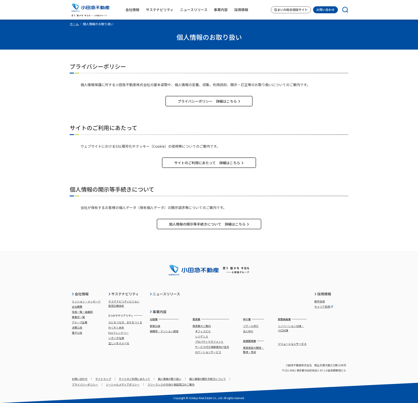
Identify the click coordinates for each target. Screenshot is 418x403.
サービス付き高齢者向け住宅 (212, 347)
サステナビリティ (125, 293)
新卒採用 (319, 301)
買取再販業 (284, 319)
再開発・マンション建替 (164, 331)
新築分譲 (155, 326)
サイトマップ (103, 379)
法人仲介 (248, 331)
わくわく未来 (116, 327)
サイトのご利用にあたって (134, 379)
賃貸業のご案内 (201, 326)
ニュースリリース (166, 293)
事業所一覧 (78, 317)
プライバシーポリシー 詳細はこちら (207, 101)
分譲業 (154, 319)
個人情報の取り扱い (169, 379)
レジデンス (201, 336)
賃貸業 (196, 319)
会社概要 (77, 306)
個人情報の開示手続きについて (207, 379)
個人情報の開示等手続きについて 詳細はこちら (207, 224)
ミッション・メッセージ (86, 301)
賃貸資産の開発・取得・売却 (253, 350)
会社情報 (82, 293)
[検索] (343, 10)
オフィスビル (203, 331)
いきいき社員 (116, 338)
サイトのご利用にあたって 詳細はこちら (207, 162)
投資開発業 (249, 341)
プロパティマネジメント (209, 341)
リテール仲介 (251, 326)
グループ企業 (79, 322)
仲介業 (247, 319)
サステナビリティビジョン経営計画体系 (124, 303)
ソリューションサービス (292, 344)
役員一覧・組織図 (82, 312)
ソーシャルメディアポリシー (123, 384)
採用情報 (324, 293)
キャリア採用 (322, 306)
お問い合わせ (325, 9)
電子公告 (77, 332)
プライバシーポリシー (85, 384)
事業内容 (160, 311)
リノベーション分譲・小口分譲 (291, 328)
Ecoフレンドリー (118, 332)
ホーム (74, 24)
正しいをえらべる (118, 343)
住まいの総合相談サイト (291, 9)
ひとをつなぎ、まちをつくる (125, 322)
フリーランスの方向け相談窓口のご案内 (170, 384)
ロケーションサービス (208, 352)
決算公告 (77, 327)
